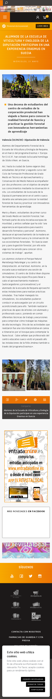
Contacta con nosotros (26, 631)
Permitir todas (35, 684)
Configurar (37, 690)
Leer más (42, 26)
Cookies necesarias (33, 679)
